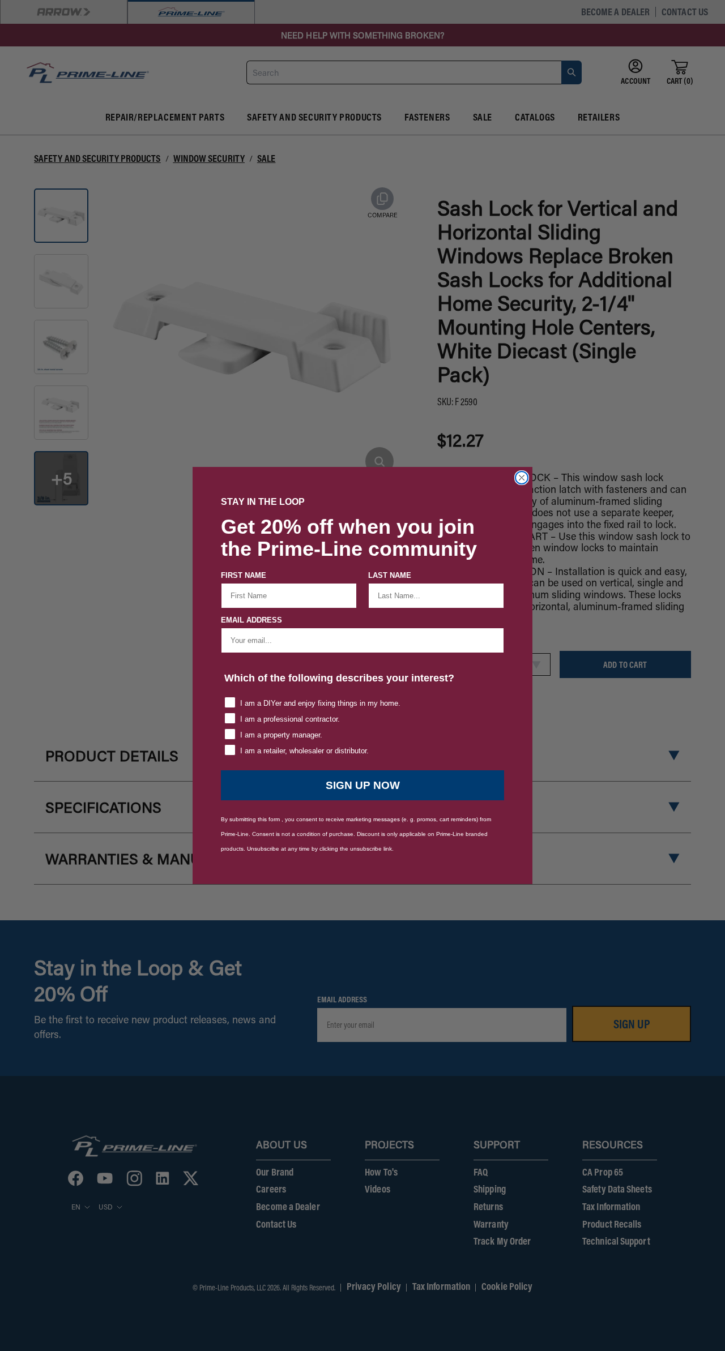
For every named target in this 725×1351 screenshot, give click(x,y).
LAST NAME (389, 575)
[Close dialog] (521, 477)
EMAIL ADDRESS (251, 620)
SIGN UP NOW (363, 785)
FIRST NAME (243, 575)
